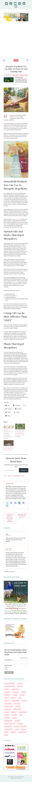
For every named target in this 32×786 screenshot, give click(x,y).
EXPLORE (15, 75)
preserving (8, 723)
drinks (13, 700)
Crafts (23, 694)
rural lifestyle (16, 478)
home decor (17, 711)
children (15, 694)
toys (6, 734)
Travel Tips (23, 75)
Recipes (17, 723)
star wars (8, 728)
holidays (7, 711)
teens (23, 731)
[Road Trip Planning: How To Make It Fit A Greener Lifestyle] (9, 445)
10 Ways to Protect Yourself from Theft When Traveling (10, 520)
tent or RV (14, 284)
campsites (16, 119)
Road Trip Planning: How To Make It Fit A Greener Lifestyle (8, 450)
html (6, 669)
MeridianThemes (16, 780)
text (6, 671)
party (14, 720)
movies (7, 717)
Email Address (8, 662)
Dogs (6, 700)
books (7, 691)
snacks (20, 725)
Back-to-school (10, 688)
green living (8, 708)
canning (7, 694)
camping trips (11, 129)
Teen (16, 731)
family (7, 702)
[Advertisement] (16, 41)
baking (20, 688)
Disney (22, 697)
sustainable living (20, 728)
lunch (6, 714)
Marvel (14, 714)
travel (22, 478)
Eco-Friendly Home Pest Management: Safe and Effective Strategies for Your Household (20, 436)
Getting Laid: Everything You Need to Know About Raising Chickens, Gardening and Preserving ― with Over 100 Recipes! (21, 81)
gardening (8, 705)
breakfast (15, 691)
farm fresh (15, 702)
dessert (7, 697)
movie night (22, 714)
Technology (8, 731)
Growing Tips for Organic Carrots (22, 518)
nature (9, 478)
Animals (20, 685)
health (18, 708)
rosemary (23, 248)
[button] (14, 86)
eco (20, 700)
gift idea (17, 705)
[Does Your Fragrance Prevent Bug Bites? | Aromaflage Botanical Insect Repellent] (9, 428)
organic (7, 720)
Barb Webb (8, 75)
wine (6, 737)
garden (24, 702)
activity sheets (9, 685)
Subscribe (23, 472)
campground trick (15, 221)
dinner (15, 697)
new (21, 717)
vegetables (22, 734)
